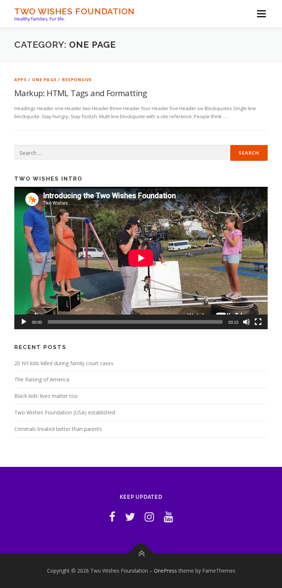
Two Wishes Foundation (74, 11)
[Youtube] (168, 516)
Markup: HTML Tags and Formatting (80, 92)
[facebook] (112, 516)
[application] (141, 258)
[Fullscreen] (258, 322)
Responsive (77, 79)
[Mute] (246, 322)
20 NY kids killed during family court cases (63, 363)
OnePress (165, 570)
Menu (261, 13)
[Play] (24, 322)
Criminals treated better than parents (58, 428)
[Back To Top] (141, 554)
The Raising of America (41, 379)
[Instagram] (149, 516)
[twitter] (130, 516)
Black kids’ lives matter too (46, 395)
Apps (20, 79)
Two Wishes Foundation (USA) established (64, 412)
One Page (44, 79)
